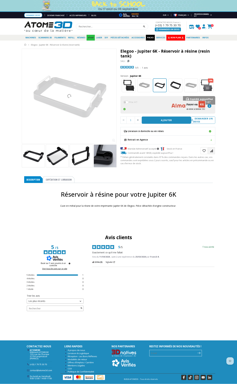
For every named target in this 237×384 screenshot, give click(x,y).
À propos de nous (76, 350)
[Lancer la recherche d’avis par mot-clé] (81, 308)
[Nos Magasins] (191, 26)
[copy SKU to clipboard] (128, 61)
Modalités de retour (77, 359)
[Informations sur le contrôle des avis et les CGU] (69, 263)
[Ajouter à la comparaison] (211, 150)
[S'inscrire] (199, 352)
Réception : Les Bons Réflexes (82, 356)
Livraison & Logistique (78, 353)
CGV (70, 368)
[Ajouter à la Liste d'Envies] (204, 150)
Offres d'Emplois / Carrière (81, 362)
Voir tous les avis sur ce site (54, 269)
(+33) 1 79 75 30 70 (168, 25)
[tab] (33, 179)
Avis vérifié (209, 247)
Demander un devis (203, 120)
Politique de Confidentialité (81, 371)
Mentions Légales (76, 365)
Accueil (25, 44)
